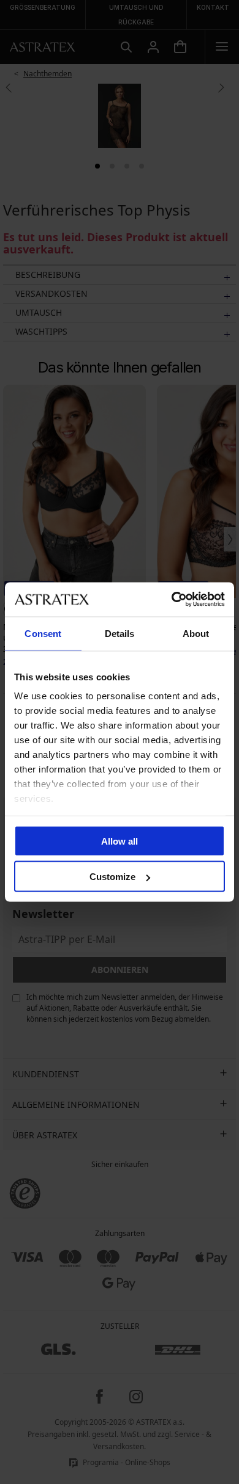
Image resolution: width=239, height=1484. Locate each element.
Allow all (119, 840)
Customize (112, 876)
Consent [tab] (43, 633)
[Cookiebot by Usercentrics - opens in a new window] (172, 600)
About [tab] (196, 633)
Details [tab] (120, 633)
